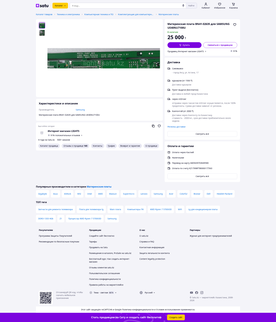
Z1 (61, 218)
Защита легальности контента (154, 253)
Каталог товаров (44, 14)
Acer (171, 193)
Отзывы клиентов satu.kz (101, 267)
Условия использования (168, 309)
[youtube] (191, 292)
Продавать (94, 247)
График (111, 145)
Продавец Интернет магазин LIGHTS (185, 51)
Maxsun (113, 193)
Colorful (183, 193)
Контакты (97, 145)
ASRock (67, 193)
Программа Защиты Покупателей (55, 235)
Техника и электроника (68, 14)
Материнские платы (169, 14)
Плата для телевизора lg (91, 209)
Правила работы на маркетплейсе (106, 284)
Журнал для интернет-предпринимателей (211, 235)
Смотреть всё (202, 133)
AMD (100, 193)
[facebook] (196, 292)
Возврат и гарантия (130, 145)
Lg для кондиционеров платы (203, 209)
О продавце (151, 145)
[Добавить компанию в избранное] (159, 126)
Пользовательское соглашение (104, 273)
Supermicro (128, 193)
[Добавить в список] (234, 24)
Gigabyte (42, 193)
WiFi (180, 209)
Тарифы (93, 241)
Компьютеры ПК (135, 209)
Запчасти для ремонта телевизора (55, 209)
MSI (79, 193)
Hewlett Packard (224, 193)
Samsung (158, 193)
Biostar (197, 193)
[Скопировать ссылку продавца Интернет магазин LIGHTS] (153, 126)
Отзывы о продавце (75, 145)
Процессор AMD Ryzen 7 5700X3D (84, 218)
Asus (55, 193)
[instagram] (202, 292)
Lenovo (144, 193)
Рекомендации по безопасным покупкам (59, 241)
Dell (208, 193)
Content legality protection (152, 258)
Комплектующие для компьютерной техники (136, 14)
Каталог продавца (49, 145)
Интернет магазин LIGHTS (63, 131)
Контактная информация (151, 247)
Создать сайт (175, 317)
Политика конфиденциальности (105, 279)
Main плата (115, 209)
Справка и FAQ (146, 241)
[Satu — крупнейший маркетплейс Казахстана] (42, 5)
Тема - (101, 292)
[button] (184, 45)
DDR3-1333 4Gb (45, 218)
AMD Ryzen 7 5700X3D (161, 209)
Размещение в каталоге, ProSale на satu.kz (110, 253)
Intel (89, 193)
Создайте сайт (96, 235)
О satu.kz (143, 235)
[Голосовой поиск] (183, 5)
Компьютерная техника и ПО (98, 14)
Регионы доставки (176, 126)
